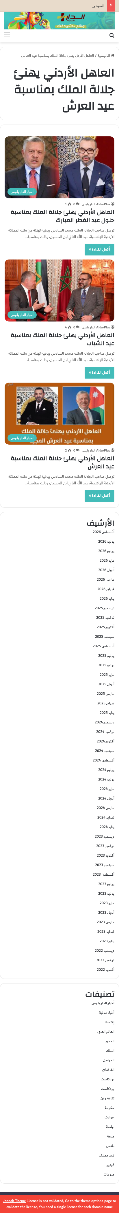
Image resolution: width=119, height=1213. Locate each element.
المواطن (108, 1060)
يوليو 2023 (106, 884)
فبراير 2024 (105, 817)
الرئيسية (104, 55)
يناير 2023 (107, 941)
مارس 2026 (105, 579)
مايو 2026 (107, 560)
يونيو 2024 (106, 779)
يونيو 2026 (106, 551)
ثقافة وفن (107, 1098)
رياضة (110, 1127)
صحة (110, 1136)
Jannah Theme (14, 1201)
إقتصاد (109, 1022)
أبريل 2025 (106, 684)
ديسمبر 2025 (104, 608)
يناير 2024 (107, 827)
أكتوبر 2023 (105, 855)
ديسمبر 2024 (104, 722)
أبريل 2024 (106, 798)
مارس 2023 (105, 922)
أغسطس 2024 (103, 760)
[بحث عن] (112, 35)
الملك (110, 1050)
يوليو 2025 (106, 655)
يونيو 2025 (106, 665)
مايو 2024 (107, 789)
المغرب (109, 1041)
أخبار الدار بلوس (103, 1003)
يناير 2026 (107, 598)
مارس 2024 (105, 808)
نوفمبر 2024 (105, 732)
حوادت (109, 1117)
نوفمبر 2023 (105, 846)
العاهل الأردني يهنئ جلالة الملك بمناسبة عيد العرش (62, 462)
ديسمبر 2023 (104, 836)
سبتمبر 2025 (104, 636)
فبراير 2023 (105, 931)
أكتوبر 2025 (105, 627)
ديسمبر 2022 (104, 950)
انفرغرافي (108, 1070)
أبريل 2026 (106, 570)
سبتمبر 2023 (104, 865)
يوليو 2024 (106, 770)
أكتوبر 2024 (105, 741)
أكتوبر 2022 (105, 969)
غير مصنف (106, 1155)
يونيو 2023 (106, 893)
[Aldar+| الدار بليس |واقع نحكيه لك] (59, 20)
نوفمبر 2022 (105, 960)
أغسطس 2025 (103, 646)
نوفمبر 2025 (105, 617)
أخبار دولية (106, 1012)
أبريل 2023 (106, 912)
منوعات (108, 1174)
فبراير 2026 (105, 589)
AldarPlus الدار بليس (96, 204)
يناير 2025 (107, 713)
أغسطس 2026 (103, 532)
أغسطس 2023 (103, 874)
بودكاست (107, 1079)
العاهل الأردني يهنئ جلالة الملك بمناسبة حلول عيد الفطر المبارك (62, 216)
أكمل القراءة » (99, 249)
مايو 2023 (107, 903)
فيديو (110, 1165)
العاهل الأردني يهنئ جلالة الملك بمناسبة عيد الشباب (62, 339)
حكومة (109, 1108)
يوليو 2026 (106, 541)
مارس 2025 (105, 694)
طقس (110, 1146)
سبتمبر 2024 (104, 751)
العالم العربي (105, 1031)
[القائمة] (7, 35)
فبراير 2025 (105, 703)
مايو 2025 (107, 675)
